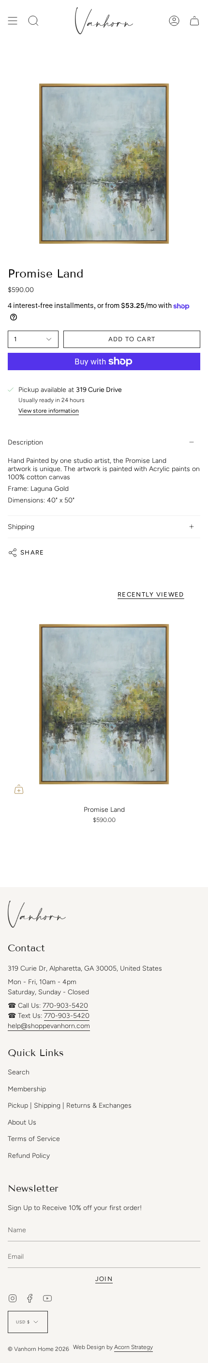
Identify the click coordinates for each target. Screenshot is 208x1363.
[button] (33, 21)
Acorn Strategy (133, 1347)
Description (25, 442)
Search (19, 1072)
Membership (27, 1089)
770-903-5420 (65, 1005)
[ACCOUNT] (174, 21)
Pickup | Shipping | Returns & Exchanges (70, 1105)
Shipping (21, 527)
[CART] (194, 21)
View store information (48, 411)
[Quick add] (19, 789)
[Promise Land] (104, 704)
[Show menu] (12, 21)
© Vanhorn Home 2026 (38, 1349)
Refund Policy (29, 1156)
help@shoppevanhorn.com (49, 1026)
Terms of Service (34, 1139)
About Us (22, 1122)
